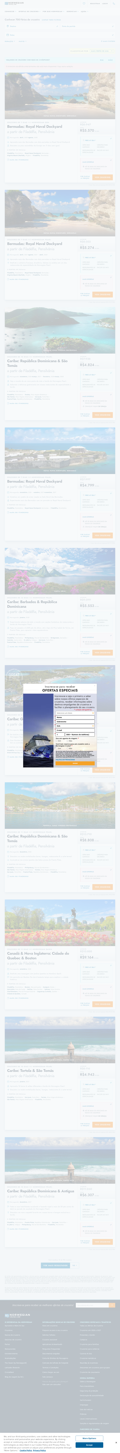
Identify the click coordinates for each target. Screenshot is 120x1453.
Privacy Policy (39, 1450)
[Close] (116, 1442)
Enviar (75, 763)
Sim (59, 741)
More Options (89, 1438)
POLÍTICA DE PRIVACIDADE (65, 760)
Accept (89, 1445)
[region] (60, 1443)
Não (70, 741)
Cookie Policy (26, 1450)
